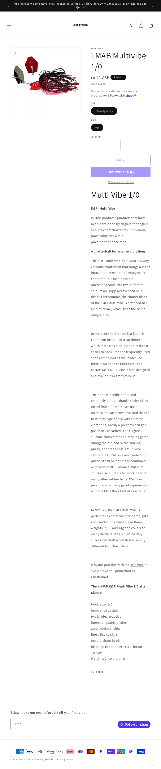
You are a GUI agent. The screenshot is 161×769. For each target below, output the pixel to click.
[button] (8, 25)
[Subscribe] (81, 724)
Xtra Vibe (137, 565)
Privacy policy (65, 759)
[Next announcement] (152, 5)
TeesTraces (25, 759)
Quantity (96, 137)
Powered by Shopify (42, 759)
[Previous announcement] (8, 5)
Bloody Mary (106, 112)
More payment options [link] (121, 181)
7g (99, 128)
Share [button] (100, 672)
